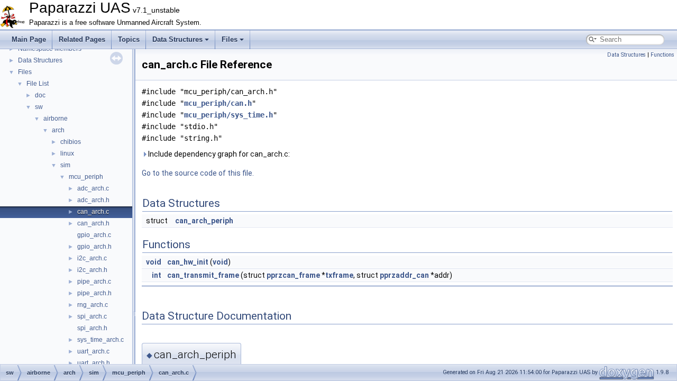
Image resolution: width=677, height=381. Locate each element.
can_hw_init (187, 262)
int (156, 275)
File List (37, 83)
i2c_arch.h (92, 270)
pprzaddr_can (404, 275)
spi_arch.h (92, 328)
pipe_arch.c (94, 281)
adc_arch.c (93, 188)
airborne (55, 118)
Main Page (29, 39)
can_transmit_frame (203, 275)
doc (40, 95)
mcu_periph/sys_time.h (228, 115)
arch (58, 130)
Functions (662, 54)
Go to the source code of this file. (198, 173)
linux (67, 153)
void (153, 262)
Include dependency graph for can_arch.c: (218, 154)
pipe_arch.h (94, 293)
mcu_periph (86, 176)
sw (39, 107)
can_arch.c (93, 211)
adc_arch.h (93, 200)
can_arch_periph (204, 220)
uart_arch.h (93, 363)
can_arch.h (93, 223)
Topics (129, 39)
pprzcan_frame (293, 275)
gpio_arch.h (94, 246)
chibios (70, 142)
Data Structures (177, 39)
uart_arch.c (93, 351)
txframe (339, 275)
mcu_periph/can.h (218, 103)
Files (229, 39)
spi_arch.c (92, 316)
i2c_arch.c (92, 258)
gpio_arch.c (94, 235)
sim (65, 165)
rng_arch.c (92, 305)
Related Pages (82, 39)
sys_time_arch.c (100, 339)
